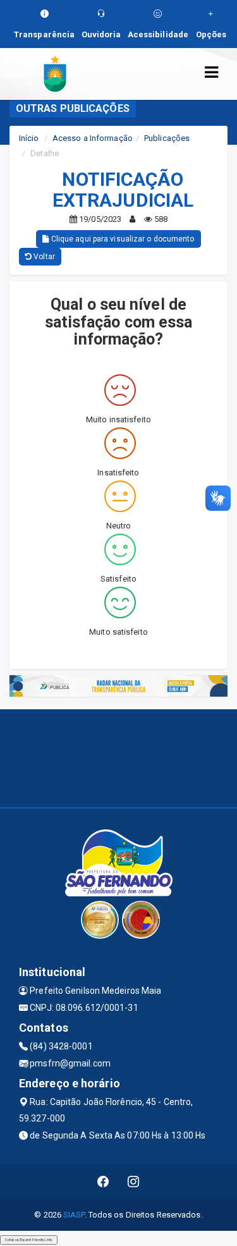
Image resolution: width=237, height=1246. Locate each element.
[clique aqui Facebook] (103, 1182)
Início (29, 138)
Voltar (43, 256)
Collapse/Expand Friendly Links (28, 1240)
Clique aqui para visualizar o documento (122, 239)
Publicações (167, 138)
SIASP (74, 1214)
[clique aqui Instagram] (134, 1182)
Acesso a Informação (92, 138)
